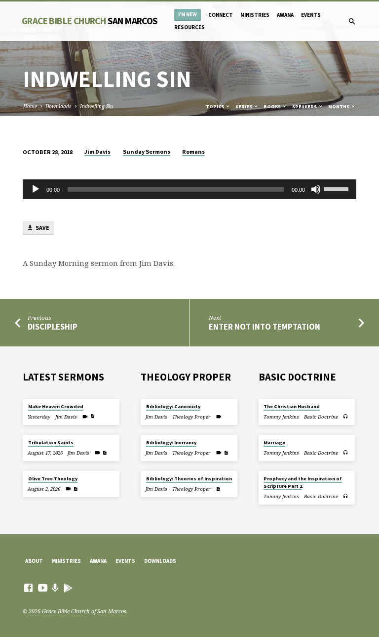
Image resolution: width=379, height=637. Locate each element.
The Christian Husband (292, 406)
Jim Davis (97, 151)
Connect (220, 14)
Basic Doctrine (321, 417)
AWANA (285, 14)
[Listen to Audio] (345, 416)
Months (339, 106)
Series (244, 106)
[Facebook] (28, 587)
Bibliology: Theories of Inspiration (189, 478)
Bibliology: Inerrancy (171, 442)
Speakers (305, 106)
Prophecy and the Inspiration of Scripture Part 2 (303, 482)
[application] (189, 189)
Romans (193, 151)
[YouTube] (42, 587)
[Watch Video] (85, 416)
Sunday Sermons (146, 151)
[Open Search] (352, 21)
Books (273, 106)
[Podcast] (55, 588)
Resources (189, 27)
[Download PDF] (92, 416)
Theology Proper (191, 417)
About (34, 560)
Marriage (274, 442)
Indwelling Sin (96, 106)
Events (311, 14)
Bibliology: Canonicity (173, 406)
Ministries (254, 14)
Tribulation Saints (51, 442)
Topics (215, 106)
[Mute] (316, 189)
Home (30, 106)
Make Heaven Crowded (55, 406)
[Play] (35, 189)
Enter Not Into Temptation (264, 327)
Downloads (58, 106)
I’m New (187, 14)
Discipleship (52, 327)
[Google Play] (68, 588)
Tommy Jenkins (281, 417)
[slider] (337, 188)
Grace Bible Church (90, 21)
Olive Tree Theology (52, 478)
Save (42, 227)
